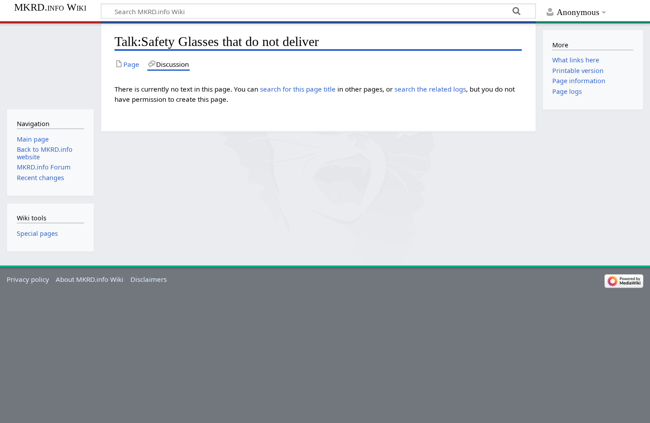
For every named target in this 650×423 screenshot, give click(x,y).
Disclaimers (148, 279)
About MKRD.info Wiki (89, 279)
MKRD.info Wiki (50, 8)
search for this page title (298, 89)
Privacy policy (28, 279)
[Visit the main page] (50, 65)
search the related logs (430, 89)
